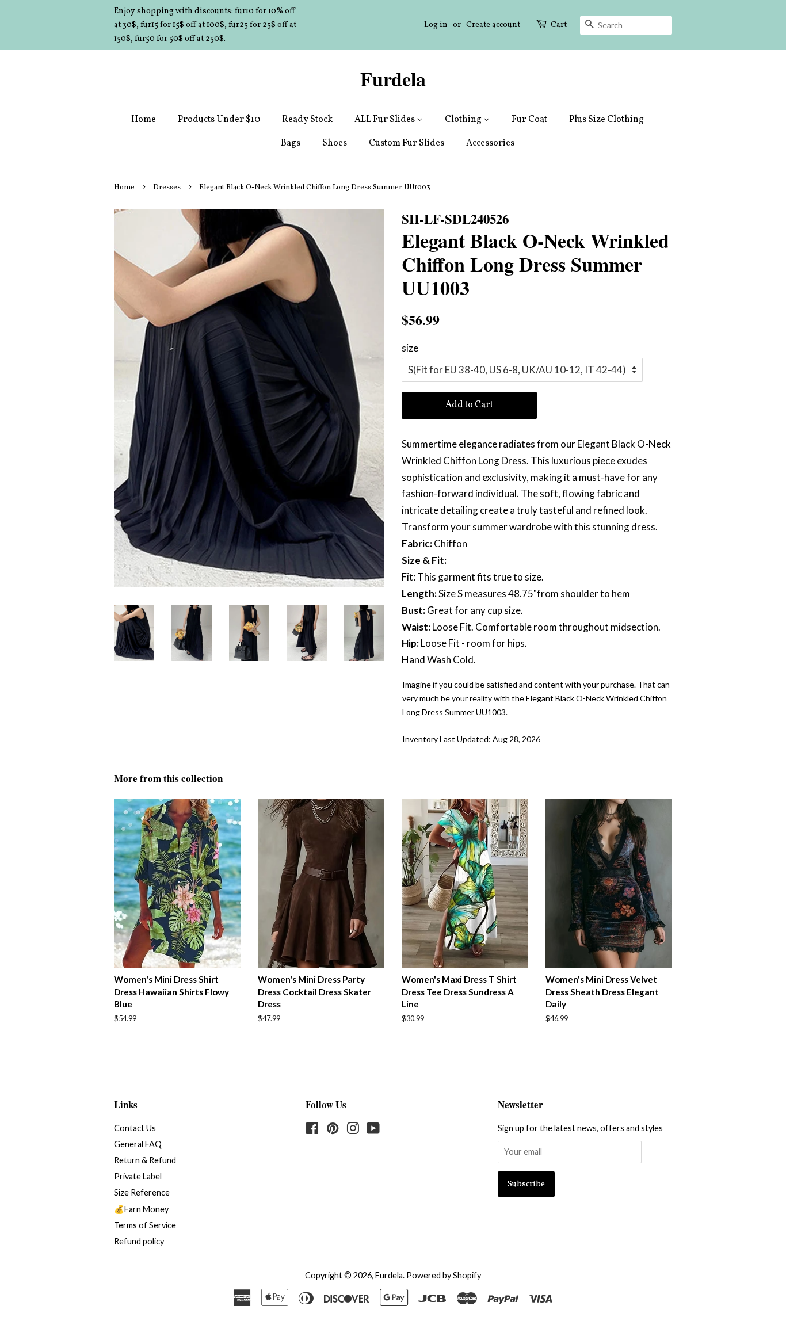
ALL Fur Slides (385, 119)
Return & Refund (145, 1160)
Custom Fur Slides (406, 143)
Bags (290, 143)
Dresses (167, 187)
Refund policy (139, 1241)
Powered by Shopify (443, 1275)
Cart (559, 25)
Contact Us (135, 1128)
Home (143, 119)
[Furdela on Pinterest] (332, 1130)
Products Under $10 (219, 119)
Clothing (464, 119)
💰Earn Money (141, 1209)
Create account (493, 25)
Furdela (393, 79)
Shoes (334, 143)
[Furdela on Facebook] (312, 1130)
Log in (436, 25)
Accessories (490, 143)
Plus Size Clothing (606, 119)
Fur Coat (529, 119)
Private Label (138, 1176)
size (410, 348)
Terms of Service (145, 1225)
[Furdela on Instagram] (352, 1130)
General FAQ (138, 1144)
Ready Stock (307, 119)
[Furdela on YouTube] (373, 1130)
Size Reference (142, 1192)
